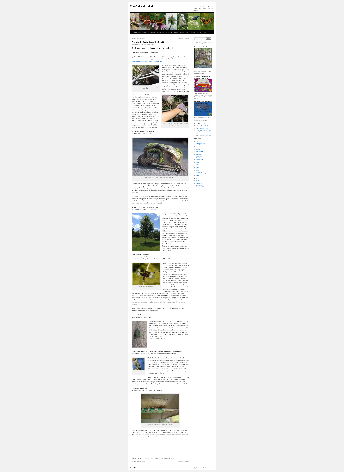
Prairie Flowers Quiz (206, 135)
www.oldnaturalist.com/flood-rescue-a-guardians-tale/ (147, 61)
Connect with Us (201, 32)
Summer (197, 170)
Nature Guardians (199, 151)
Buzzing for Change (183, 38)
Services (197, 164)
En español (192, 32)
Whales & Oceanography (201, 174)
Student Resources (200, 169)
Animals (197, 140)
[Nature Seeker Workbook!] (203, 58)
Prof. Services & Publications (156, 32)
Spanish (197, 165)
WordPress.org (199, 185)
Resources (198, 161)
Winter (197, 175)
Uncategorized (199, 172)
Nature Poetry (199, 154)
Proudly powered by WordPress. (203, 468)
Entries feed (198, 182)
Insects (197, 148)
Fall (196, 146)
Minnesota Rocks (207, 130)
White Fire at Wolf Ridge (138, 38)
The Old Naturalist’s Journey (139, 32)
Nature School (184, 32)
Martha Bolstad (199, 130)
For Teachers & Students (172, 32)
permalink (171, 458)
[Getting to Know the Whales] (203, 115)
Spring (197, 167)
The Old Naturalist (141, 6)
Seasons (197, 162)
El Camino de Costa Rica (205, 128)
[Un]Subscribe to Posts (201, 186)
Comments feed (199, 183)
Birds (197, 141)
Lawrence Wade (150, 44)
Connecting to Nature (149, 458)
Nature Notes (158, 458)
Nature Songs (199, 157)
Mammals (198, 149)
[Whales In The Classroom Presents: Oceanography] (203, 92)
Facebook (202, 42)
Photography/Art (199, 159)
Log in (197, 180)
